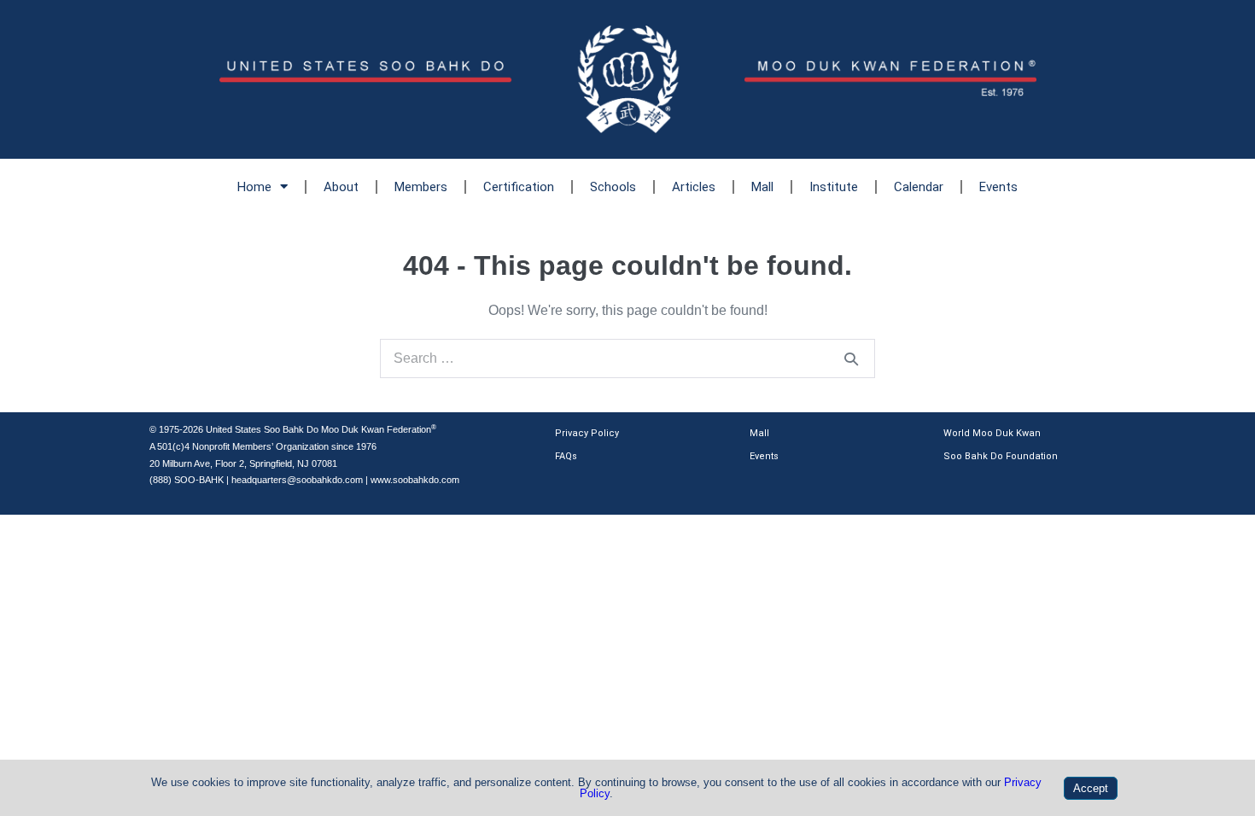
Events (998, 187)
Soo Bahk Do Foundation (1000, 456)
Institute (833, 187)
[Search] (851, 358)
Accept (1090, 788)
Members (420, 187)
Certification (518, 187)
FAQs (566, 456)
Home (254, 187)
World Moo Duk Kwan (992, 433)
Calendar (918, 187)
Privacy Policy (587, 433)
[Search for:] (627, 358)
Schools (613, 187)
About (341, 187)
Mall (762, 187)
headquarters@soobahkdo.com (297, 480)
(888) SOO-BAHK (186, 480)
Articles (693, 187)
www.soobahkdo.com (415, 480)
